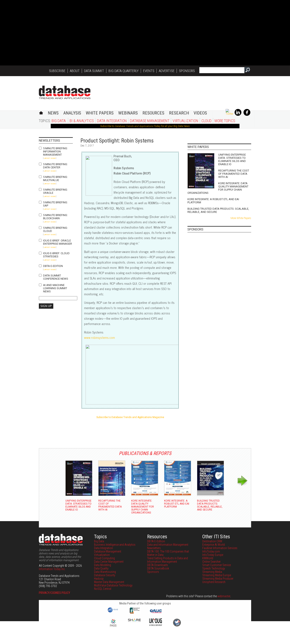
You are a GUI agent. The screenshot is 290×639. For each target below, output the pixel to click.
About (75, 71)
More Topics (225, 121)
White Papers (100, 113)
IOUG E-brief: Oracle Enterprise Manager (57, 242)
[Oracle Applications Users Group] (155, 613)
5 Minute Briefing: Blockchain (55, 216)
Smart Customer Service (216, 565)
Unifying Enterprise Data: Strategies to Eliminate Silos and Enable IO (232, 159)
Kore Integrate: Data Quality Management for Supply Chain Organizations (217, 188)
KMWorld (207, 558)
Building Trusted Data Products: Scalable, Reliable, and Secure (218, 210)
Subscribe (57, 71)
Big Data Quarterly (123, 71)
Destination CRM (212, 541)
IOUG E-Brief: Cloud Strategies (56, 255)
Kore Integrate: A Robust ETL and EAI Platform (213, 201)
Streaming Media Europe (216, 575)
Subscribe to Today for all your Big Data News (145, 126)
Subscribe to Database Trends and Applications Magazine (130, 417)
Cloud (206, 121)
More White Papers (241, 218)
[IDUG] (113, 612)
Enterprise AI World (213, 544)
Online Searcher (211, 561)
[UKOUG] (155, 624)
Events (148, 71)
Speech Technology (213, 568)
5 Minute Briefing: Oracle (55, 191)
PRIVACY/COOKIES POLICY (54, 592)
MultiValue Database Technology (113, 585)
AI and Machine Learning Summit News (55, 288)
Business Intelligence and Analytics (114, 544)
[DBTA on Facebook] (247, 114)
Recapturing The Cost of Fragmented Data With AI (233, 174)
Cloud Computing (104, 558)
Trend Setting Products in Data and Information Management (167, 560)
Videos (200, 113)
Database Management (149, 121)
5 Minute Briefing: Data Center (55, 166)
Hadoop (99, 578)
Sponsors (187, 71)
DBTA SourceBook (158, 568)
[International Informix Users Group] (134, 613)
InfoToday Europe (212, 555)
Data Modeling (102, 565)
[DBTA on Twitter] (229, 113)
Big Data (59, 121)
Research (179, 113)
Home (41, 112)
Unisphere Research (213, 582)
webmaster (223, 596)
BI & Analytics (82, 121)
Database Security (104, 575)
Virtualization (185, 121)
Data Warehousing (105, 571)
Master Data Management (109, 582)
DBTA (64, 92)
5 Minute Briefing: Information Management (55, 151)
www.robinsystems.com (99, 337)
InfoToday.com (211, 551)
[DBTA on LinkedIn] (238, 114)
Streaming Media (212, 571)
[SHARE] (134, 621)
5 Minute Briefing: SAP (55, 204)
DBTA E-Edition (53, 266)
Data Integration (112, 121)
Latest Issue (50, 158)
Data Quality (101, 568)
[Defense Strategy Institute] (177, 626)
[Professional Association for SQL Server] (113, 627)
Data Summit (94, 71)
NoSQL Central (102, 588)
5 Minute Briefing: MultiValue (55, 178)
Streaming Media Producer (217, 578)
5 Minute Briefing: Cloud (55, 229)
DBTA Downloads (157, 565)
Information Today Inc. (52, 569)
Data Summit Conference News (55, 277)
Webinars (128, 113)
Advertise (167, 71)
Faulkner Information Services (219, 548)
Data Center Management (109, 561)
